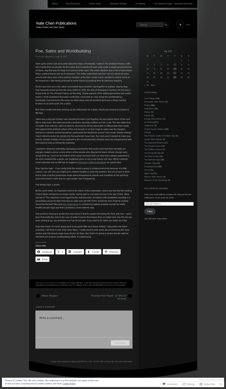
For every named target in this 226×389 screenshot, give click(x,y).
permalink (121, 285)
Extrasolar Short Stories (154, 102)
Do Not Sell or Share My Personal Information (112, 361)
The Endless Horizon (153, 149)
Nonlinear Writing (118, 3)
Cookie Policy (69, 383)
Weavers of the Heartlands (155, 180)
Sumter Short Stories (153, 139)
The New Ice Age (151, 156)
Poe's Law (87, 285)
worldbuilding (98, 285)
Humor (147, 115)
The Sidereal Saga (152, 160)
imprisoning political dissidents (91, 162)
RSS (188, 25)
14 (175, 69)
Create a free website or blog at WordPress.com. (71, 361)
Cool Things (149, 98)
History (147, 112)
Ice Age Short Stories (153, 119)
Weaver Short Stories (153, 177)
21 (175, 73)
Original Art (149, 125)
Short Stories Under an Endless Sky (159, 136)
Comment (120, 342)
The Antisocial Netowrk (154, 143)
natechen (49, 56)
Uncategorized (150, 166)
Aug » (152, 85)
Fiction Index (95, 3)
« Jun (146, 85)
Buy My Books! (73, 3)
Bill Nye (80, 283)
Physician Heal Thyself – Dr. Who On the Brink (108, 296)
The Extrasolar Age (152, 153)
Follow (150, 211)
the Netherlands (71, 204)
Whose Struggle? (50, 296)
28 (175, 77)
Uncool (147, 170)
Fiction (147, 105)
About (55, 3)
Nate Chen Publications (56, 23)
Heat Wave (149, 109)
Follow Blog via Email (156, 188)
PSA (146, 132)
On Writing (140, 3)
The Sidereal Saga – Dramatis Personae (173, 3)
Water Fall (148, 173)
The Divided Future (152, 146)
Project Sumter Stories (153, 129)
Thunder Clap (150, 163)
